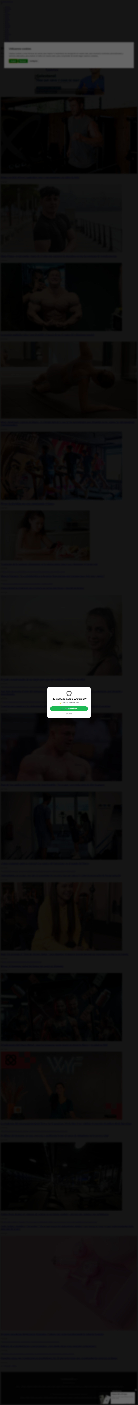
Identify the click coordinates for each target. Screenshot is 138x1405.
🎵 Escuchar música (69, 709)
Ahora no (69, 714)
